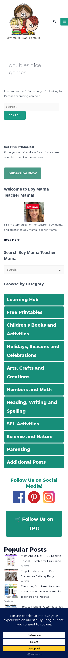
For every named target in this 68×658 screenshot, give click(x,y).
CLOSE (61, 24)
